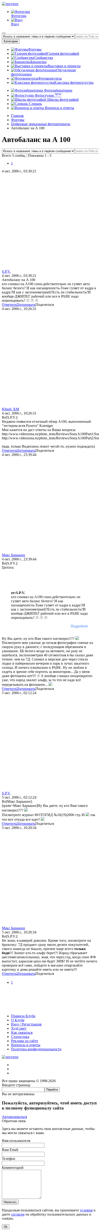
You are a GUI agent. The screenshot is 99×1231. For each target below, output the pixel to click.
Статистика (20, 1037)
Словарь (35, 104)
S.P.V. (6, 271)
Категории (11, 41)
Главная (17, 116)
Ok (6, 1226)
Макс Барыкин (13, 555)
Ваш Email (10, 1150)
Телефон (8, 1159)
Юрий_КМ (10, 409)
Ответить (9, 305)
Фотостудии (47, 95)
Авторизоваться (14, 1117)
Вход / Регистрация (26, 1024)
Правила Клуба (23, 1016)
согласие (18, 1214)
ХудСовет (18, 1028)
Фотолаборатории (57, 90)
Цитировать (26, 305)
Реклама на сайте (24, 1041)
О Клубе (17, 1020)
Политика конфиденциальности (36, 1049)
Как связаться (21, 1032)
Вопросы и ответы (59, 108)
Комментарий (12, 1168)
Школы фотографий (62, 99)
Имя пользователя (16, 1141)
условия (86, 1210)
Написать (10, 1202)
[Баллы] (49, 1008)
